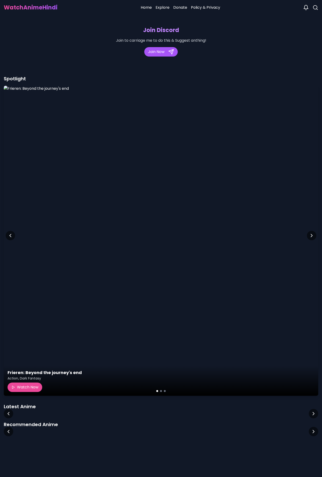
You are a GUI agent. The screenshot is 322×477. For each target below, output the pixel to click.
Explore (162, 7)
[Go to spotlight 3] (165, 391)
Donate (180, 7)
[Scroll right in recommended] (313, 431)
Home (146, 7)
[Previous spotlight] (10, 235)
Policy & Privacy (205, 7)
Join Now (156, 51)
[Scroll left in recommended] (8, 431)
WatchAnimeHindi (31, 7)
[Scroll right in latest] (313, 413)
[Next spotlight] (311, 235)
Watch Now (27, 387)
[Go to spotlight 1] (157, 391)
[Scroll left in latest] (8, 413)
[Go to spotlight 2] (161, 391)
